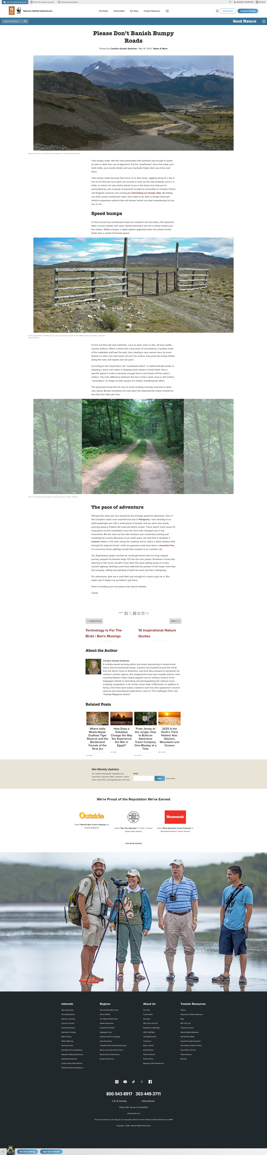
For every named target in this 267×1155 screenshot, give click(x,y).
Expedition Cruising (68, 1032)
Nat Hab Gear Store (188, 1036)
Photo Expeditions (68, 1014)
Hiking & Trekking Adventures (72, 1054)
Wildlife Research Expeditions (72, 1068)
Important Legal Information (191, 1041)
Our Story (146, 1019)
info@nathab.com (133, 1114)
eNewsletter (228, 10)
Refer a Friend (148, 1045)
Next (160, 778)
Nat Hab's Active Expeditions (71, 1050)
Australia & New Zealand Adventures (113, 1045)
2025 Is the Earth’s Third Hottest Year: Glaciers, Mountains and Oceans (169, 737)
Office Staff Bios (149, 1032)
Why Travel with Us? (150, 1023)
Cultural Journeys (67, 1023)
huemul (95, 541)
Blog (182, 1019)
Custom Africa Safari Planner (71, 1063)
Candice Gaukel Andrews (123, 48)
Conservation (148, 1014)
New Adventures (67, 1010)
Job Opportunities (149, 1036)
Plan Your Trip (185, 1023)
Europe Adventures (107, 1059)
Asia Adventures (106, 1041)
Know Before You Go (188, 1050)
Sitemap (183, 1059)
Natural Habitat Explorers (190, 1032)
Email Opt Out (148, 1050)
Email (135, 773)
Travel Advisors (186, 1054)
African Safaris (105, 1014)
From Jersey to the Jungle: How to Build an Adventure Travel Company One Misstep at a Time (145, 739)
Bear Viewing (66, 1036)
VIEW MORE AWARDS (133, 843)
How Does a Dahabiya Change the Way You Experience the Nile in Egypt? (121, 737)
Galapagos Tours (106, 1032)
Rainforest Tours (67, 1045)
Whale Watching (67, 1041)
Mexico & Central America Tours (111, 1050)
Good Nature (244, 21)
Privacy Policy (170, 778)
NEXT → (175, 621)
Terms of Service (149, 1054)
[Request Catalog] (27, 1151)
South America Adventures (109, 1054)
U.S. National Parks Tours (109, 1019)
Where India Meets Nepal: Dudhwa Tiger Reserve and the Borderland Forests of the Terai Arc (97, 739)
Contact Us (147, 1041)
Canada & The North (107, 1028)
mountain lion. (167, 545)
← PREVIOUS (94, 621)
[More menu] (167, 11)
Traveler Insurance (187, 1028)
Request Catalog (247, 10)
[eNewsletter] (51, 1151)
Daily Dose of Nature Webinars (192, 1014)
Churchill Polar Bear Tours (109, 1010)
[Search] (217, 11)
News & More (160, 48)
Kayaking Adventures (69, 1059)
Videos (183, 1010)
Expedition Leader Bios (151, 1028)
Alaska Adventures (106, 1023)
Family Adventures (68, 1028)
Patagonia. (144, 519)
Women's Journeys (68, 1019)
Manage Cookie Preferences (153, 1063)
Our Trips (146, 1010)
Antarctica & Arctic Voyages (110, 1036)
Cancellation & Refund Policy (191, 1045)
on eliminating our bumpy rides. (145, 193)
